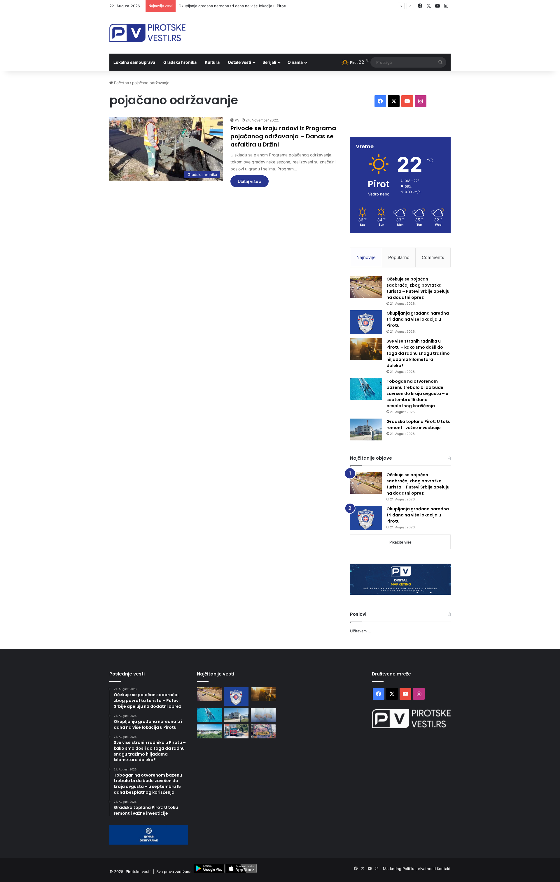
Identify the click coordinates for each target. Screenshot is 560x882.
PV (237, 120)
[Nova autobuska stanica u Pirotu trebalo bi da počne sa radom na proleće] (209, 731)
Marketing (392, 868)
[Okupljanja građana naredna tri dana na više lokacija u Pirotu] (366, 322)
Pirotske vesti (138, 871)
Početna (121, 82)
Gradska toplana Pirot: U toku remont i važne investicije (418, 425)
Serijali (269, 62)
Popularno (399, 257)
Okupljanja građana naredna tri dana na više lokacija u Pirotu (233, 5)
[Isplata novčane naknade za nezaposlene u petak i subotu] (263, 715)
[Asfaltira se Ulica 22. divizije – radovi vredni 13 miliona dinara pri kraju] (236, 731)
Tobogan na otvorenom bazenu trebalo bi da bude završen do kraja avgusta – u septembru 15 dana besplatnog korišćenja (417, 393)
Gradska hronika (180, 62)
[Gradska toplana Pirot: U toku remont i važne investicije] (366, 429)
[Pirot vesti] (147, 33)
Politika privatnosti (419, 868)
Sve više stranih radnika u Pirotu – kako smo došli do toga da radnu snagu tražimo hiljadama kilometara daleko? (418, 353)
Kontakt (444, 868)
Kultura (212, 62)
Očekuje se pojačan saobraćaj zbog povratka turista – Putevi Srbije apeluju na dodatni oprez (417, 288)
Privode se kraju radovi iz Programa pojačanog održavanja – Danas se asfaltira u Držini (283, 136)
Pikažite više (400, 542)
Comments (433, 257)
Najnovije (366, 257)
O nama (295, 62)
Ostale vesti (239, 62)
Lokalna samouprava (134, 62)
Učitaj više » (249, 181)
